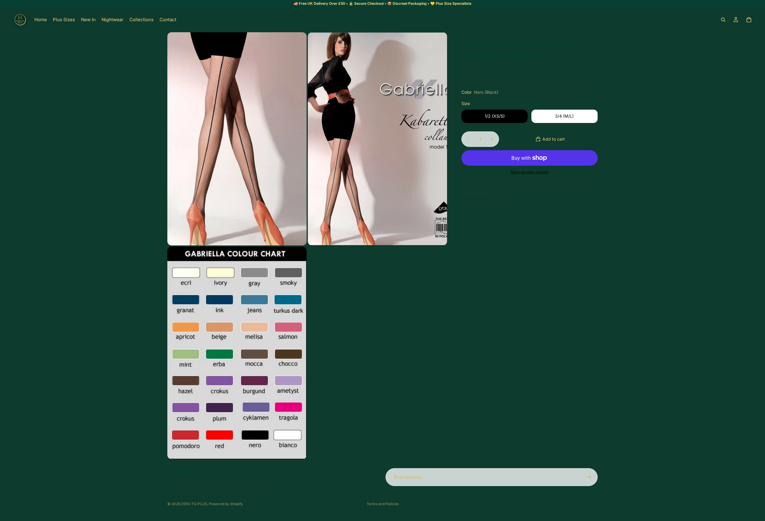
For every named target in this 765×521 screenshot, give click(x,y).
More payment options (529, 172)
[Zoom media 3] (237, 353)
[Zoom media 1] (237, 138)
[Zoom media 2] (377, 138)
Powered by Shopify (226, 504)
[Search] (723, 19)
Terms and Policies (383, 504)
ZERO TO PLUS (194, 504)
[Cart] (748, 19)
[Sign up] (588, 477)
